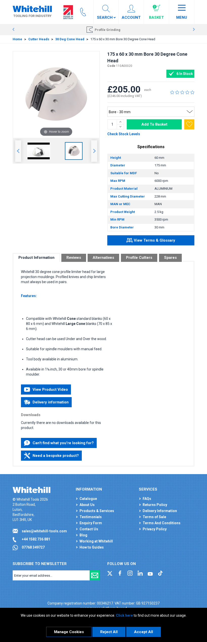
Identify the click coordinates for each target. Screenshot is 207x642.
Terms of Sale (154, 517)
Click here (124, 615)
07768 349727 (33, 547)
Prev (13, 30)
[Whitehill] (32, 9)
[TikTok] (160, 573)
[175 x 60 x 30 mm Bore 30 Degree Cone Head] (74, 151)
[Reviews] (182, 92)
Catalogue (88, 499)
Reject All (109, 632)
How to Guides (92, 547)
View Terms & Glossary (154, 240)
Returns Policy (155, 505)
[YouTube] (150, 573)
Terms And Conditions (161, 523)
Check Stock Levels (123, 134)
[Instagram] (130, 573)
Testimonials (91, 517)
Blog (83, 535)
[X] (109, 573)
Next (194, 30)
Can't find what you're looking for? (63, 443)
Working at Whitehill (96, 541)
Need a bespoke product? (56, 455)
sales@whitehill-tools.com (44, 531)
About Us (87, 505)
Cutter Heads (38, 39)
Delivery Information (160, 511)
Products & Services (97, 511)
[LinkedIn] (140, 573)
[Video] (38, 151)
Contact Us (89, 529)
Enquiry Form (91, 523)
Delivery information (51, 402)
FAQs (147, 499)
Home (17, 39)
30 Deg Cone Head (69, 39)
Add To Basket (154, 124)
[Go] (95, 575)
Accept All (143, 632)
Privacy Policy (155, 529)
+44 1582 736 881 (36, 539)
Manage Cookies (69, 632)
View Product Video (50, 389)
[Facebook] (119, 573)
